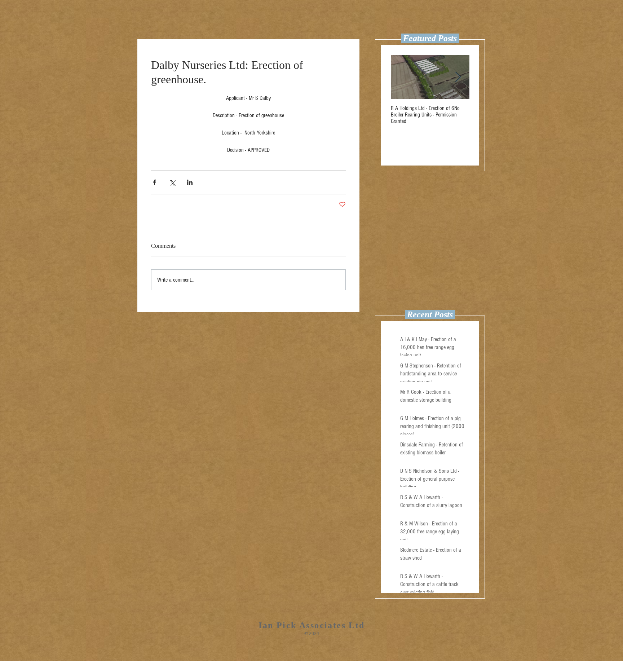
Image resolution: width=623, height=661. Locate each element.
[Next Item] (458, 77)
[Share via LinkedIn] (189, 182)
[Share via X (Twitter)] (172, 182)
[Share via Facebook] (154, 182)
